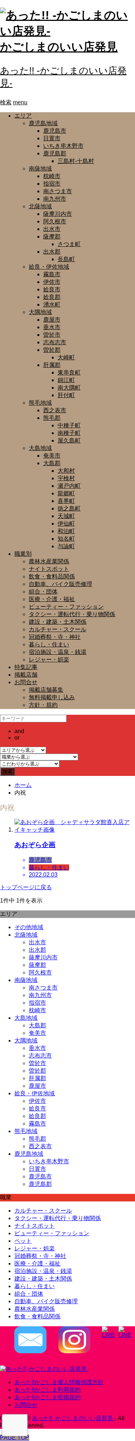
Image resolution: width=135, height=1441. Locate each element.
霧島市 (51, 274)
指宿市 (51, 184)
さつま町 (69, 244)
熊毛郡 (51, 418)
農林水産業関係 (49, 561)
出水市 (51, 229)
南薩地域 (40, 168)
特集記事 (25, 667)
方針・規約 (43, 705)
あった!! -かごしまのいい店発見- (73, 1418)
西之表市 (54, 410)
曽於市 (51, 335)
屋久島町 (69, 440)
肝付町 (66, 395)
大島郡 (51, 463)
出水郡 (51, 252)
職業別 (23, 554)
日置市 (51, 138)
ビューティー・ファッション (66, 607)
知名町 (66, 539)
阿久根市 (54, 221)
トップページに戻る (26, 887)
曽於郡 (51, 350)
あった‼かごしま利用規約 (47, 1390)
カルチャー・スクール (57, 629)
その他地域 (28, 927)
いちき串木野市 (63, 146)
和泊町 (66, 531)
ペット (23, 1241)
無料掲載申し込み (52, 697)
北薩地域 (40, 206)
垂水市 (51, 327)
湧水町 (51, 304)
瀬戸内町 (69, 486)
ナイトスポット (49, 569)
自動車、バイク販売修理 (60, 584)
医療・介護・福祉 (52, 599)
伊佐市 (51, 282)
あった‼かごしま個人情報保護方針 (59, 1382)
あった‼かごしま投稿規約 (47, 1397)
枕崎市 (51, 176)
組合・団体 (43, 591)
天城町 (66, 516)
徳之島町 (69, 508)
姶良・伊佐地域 (49, 267)
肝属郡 (51, 365)
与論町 (66, 546)
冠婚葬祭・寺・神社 (55, 637)
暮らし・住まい (49, 644)
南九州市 (54, 199)
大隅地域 (40, 312)
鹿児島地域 (43, 123)
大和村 (66, 471)
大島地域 (40, 448)
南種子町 (69, 433)
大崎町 (66, 357)
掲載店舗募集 (46, 690)
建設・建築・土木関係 (57, 622)
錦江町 (66, 380)
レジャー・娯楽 (49, 659)
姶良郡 (51, 297)
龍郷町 (66, 493)
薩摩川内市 (57, 214)
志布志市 (54, 342)
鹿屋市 (51, 320)
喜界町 (66, 501)
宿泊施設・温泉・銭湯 (57, 652)
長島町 (66, 259)
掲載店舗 (25, 675)
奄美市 (51, 456)
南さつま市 (57, 191)
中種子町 (69, 425)
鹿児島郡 (54, 153)
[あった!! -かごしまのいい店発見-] (44, 1369)
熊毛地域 (40, 403)
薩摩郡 (51, 236)
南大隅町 (69, 388)
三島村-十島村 (76, 161)
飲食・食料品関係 (52, 576)
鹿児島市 (54, 131)
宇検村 (66, 478)
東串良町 (69, 372)
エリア (23, 116)
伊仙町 (66, 524)
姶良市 (51, 289)
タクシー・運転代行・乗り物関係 (72, 614)
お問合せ (25, 682)
